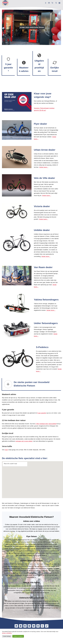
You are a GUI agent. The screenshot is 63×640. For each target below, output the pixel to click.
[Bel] (45, 3)
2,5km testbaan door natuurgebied (46, 424)
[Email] (20, 626)
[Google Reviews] (42, 626)
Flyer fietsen (31, 536)
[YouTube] (33, 626)
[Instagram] (29, 626)
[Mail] (49, 3)
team (6, 450)
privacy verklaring (7, 633)
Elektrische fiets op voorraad (31, 598)
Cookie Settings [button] (7, 636)
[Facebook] (25, 626)
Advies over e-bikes (31, 521)
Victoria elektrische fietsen (31, 561)
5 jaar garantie (41, 413)
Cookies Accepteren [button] (18, 636)
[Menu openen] (59, 2)
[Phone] (16, 626)
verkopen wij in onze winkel (24, 441)
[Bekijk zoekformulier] (55, 3)
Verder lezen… (43, 167)
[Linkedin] (38, 626)
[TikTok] (46, 626)
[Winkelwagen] (52, 3)
